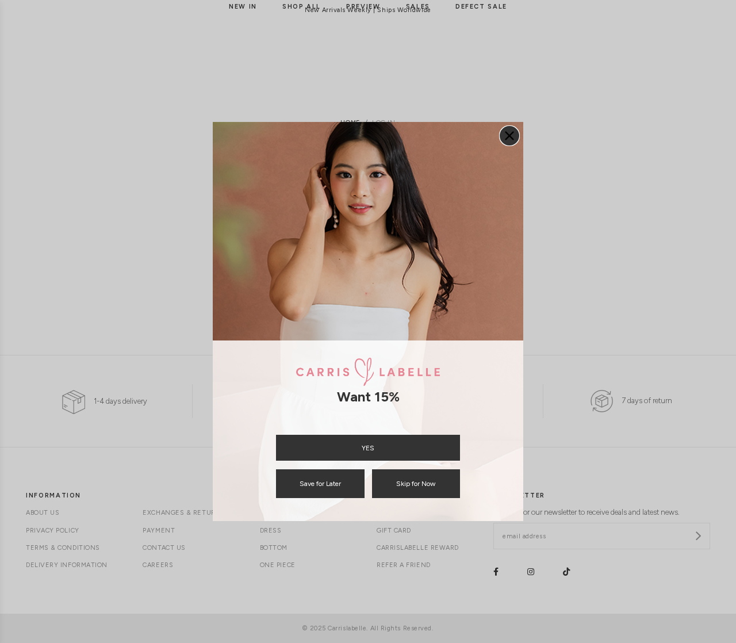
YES (368, 448)
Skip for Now (415, 484)
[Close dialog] (509, 136)
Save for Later (320, 484)
